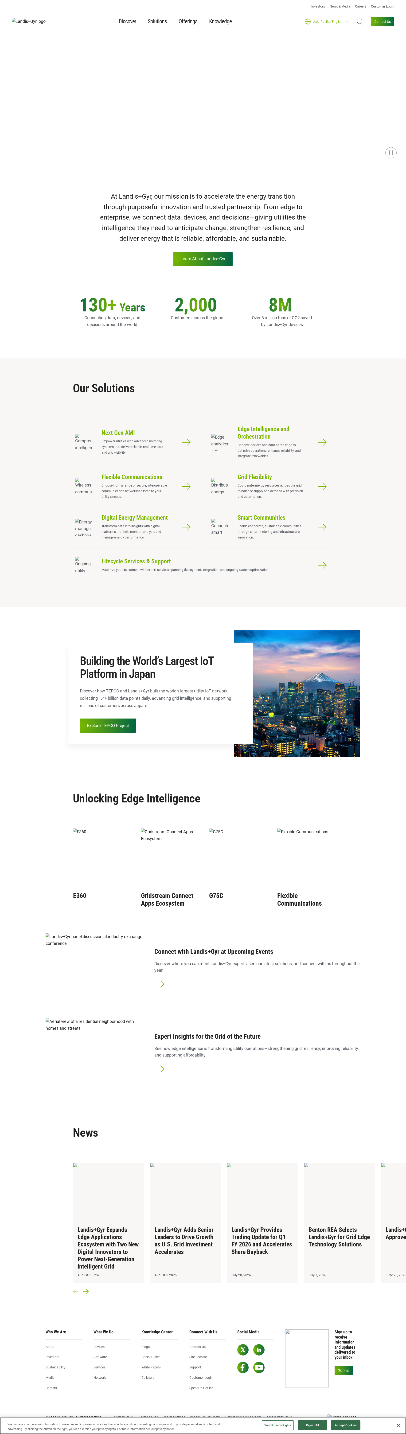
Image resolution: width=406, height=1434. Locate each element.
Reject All (312, 1425)
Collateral (148, 1377)
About (50, 1347)
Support (195, 1367)
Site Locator (198, 1357)
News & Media (340, 6)
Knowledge (220, 21)
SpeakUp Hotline (201, 1388)
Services (99, 1367)
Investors (318, 6)
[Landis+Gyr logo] (30, 21)
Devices (99, 1347)
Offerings (188, 21)
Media (50, 1377)
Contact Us (383, 22)
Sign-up (343, 1370)
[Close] (398, 1425)
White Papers (151, 1367)
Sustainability (55, 1367)
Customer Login (382, 6)
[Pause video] (391, 152)
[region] (203, 1425)
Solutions (157, 21)
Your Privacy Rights (277, 1425)
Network (100, 1377)
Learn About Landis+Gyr (203, 258)
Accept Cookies (346, 1425)
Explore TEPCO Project (108, 725)
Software (100, 1357)
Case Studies (150, 1357)
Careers (360, 6)
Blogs (145, 1347)
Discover (127, 21)
